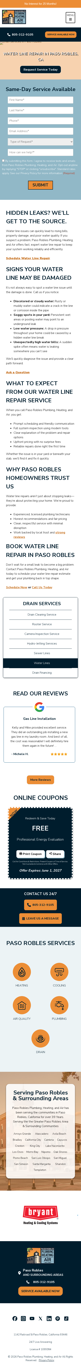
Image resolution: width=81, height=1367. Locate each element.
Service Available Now (60, 34)
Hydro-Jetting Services (42, 643)
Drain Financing (42, 673)
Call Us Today (42, 587)
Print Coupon (32, 854)
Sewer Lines (42, 653)
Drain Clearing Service (42, 615)
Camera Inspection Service (41, 634)
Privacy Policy (46, 1360)
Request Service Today (40, 70)
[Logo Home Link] (18, 17)
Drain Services (42, 604)
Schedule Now (16, 587)
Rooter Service (42, 624)
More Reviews (40, 780)
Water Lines (42, 663)
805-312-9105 (43, 905)
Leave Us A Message (42, 918)
